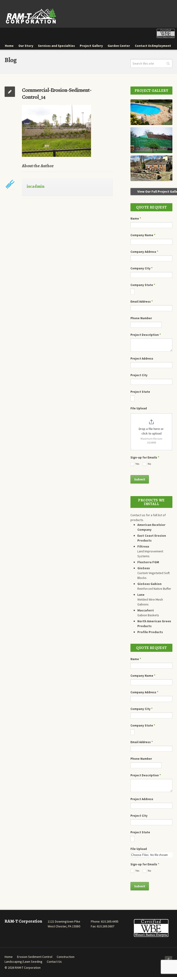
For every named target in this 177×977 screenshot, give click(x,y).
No (149, 463)
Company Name (142, 235)
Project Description (145, 335)
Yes (137, 463)
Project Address (141, 358)
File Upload (138, 408)
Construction (65, 957)
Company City (141, 268)
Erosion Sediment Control (34, 957)
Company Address (144, 252)
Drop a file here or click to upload (151, 431)
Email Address (141, 302)
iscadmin (35, 186)
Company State (142, 285)
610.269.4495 (109, 921)
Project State (140, 392)
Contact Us (54, 961)
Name (135, 218)
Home (9, 957)
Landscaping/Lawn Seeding (23, 961)
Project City (139, 375)
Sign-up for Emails (144, 457)
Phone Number (141, 318)
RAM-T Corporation (28, 967)
